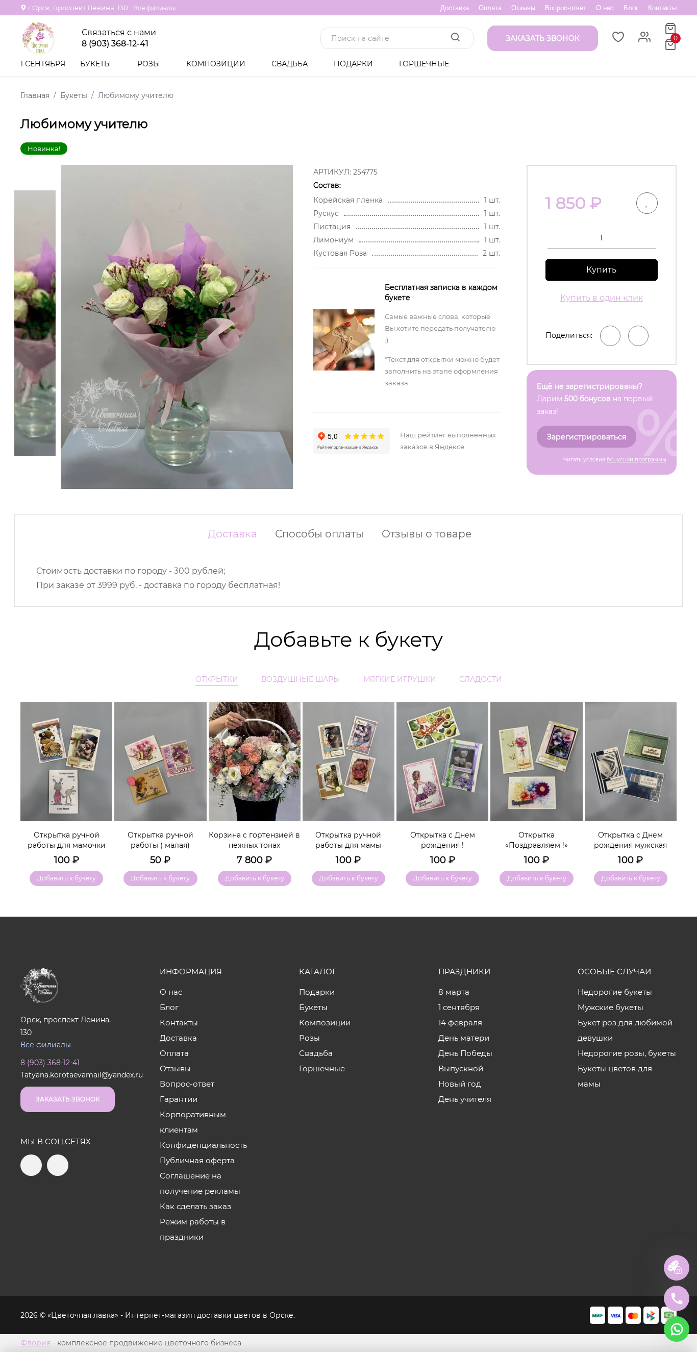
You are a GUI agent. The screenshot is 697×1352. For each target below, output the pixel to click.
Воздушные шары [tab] (300, 679)
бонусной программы (636, 459)
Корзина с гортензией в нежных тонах (254, 840)
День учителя (464, 1099)
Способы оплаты (319, 534)
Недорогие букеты (615, 992)
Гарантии (178, 1099)
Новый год (459, 1084)
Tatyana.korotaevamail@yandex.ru (81, 1074)
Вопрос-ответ (565, 8)
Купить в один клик (601, 298)
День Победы (465, 1053)
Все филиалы (154, 8)
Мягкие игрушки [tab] (399, 679)
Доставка (454, 8)
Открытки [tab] (216, 679)
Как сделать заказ (195, 1206)
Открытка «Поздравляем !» (536, 840)
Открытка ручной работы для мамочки (67, 840)
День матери (463, 1038)
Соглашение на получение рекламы (200, 1183)
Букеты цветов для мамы (615, 1076)
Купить (601, 270)
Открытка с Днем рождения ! (442, 840)
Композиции (216, 63)
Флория (35, 1342)
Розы (149, 63)
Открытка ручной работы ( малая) (160, 840)
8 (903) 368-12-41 (115, 44)
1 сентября (42, 63)
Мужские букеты (610, 1007)
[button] (664, 779)
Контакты (662, 8)
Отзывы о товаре (426, 534)
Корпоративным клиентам (193, 1122)
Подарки (354, 63)
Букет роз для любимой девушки (625, 1030)
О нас (605, 8)
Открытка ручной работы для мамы (348, 840)
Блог (631, 8)
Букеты (96, 63)
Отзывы (523, 8)
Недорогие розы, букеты (627, 1053)
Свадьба (290, 63)
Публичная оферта (197, 1160)
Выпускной (460, 1068)
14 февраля (460, 1022)
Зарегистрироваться (586, 436)
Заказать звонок (67, 1099)
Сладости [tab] (480, 679)
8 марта (453, 992)
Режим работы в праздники (193, 1229)
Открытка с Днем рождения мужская (630, 840)
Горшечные (424, 63)
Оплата (490, 8)
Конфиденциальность (203, 1145)
